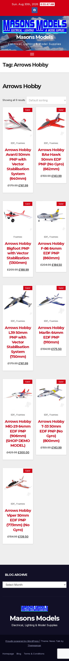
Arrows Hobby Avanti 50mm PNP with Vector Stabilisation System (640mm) (18, 164)
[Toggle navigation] (32, 54)
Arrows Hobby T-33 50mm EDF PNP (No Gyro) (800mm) (51, 431)
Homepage (8, 653)
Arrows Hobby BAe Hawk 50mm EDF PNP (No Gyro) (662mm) (51, 159)
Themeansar (34, 645)
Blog (19, 653)
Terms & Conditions (34, 653)
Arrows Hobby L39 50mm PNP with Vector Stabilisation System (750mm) (18, 342)
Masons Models (34, 37)
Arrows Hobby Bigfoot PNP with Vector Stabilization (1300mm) (18, 253)
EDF (13, 143)
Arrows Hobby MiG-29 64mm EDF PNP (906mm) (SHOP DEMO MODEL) (18, 433)
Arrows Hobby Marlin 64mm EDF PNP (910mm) (51, 334)
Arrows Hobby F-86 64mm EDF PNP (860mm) (51, 250)
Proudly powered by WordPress (22, 641)
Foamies (20, 143)
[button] (58, 54)
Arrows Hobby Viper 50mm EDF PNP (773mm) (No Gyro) (18, 520)
